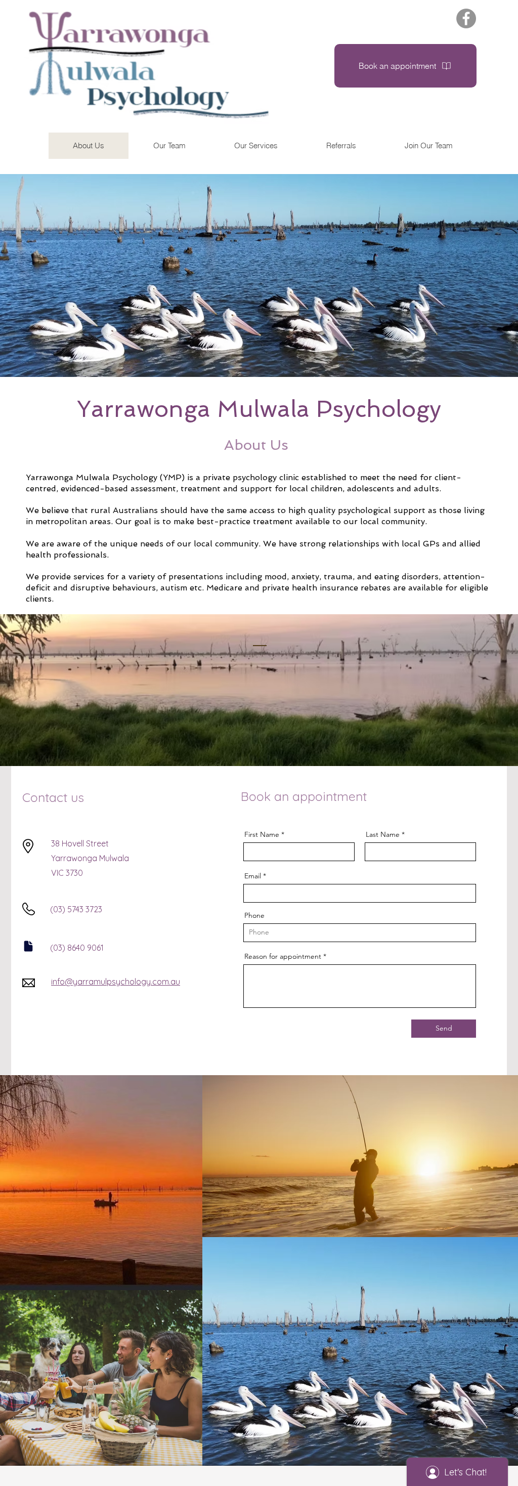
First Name (261, 834)
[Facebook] (466, 18)
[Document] (28, 946)
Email (252, 875)
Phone (254, 915)
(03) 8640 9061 (77, 948)
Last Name (383, 834)
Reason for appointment (282, 956)
